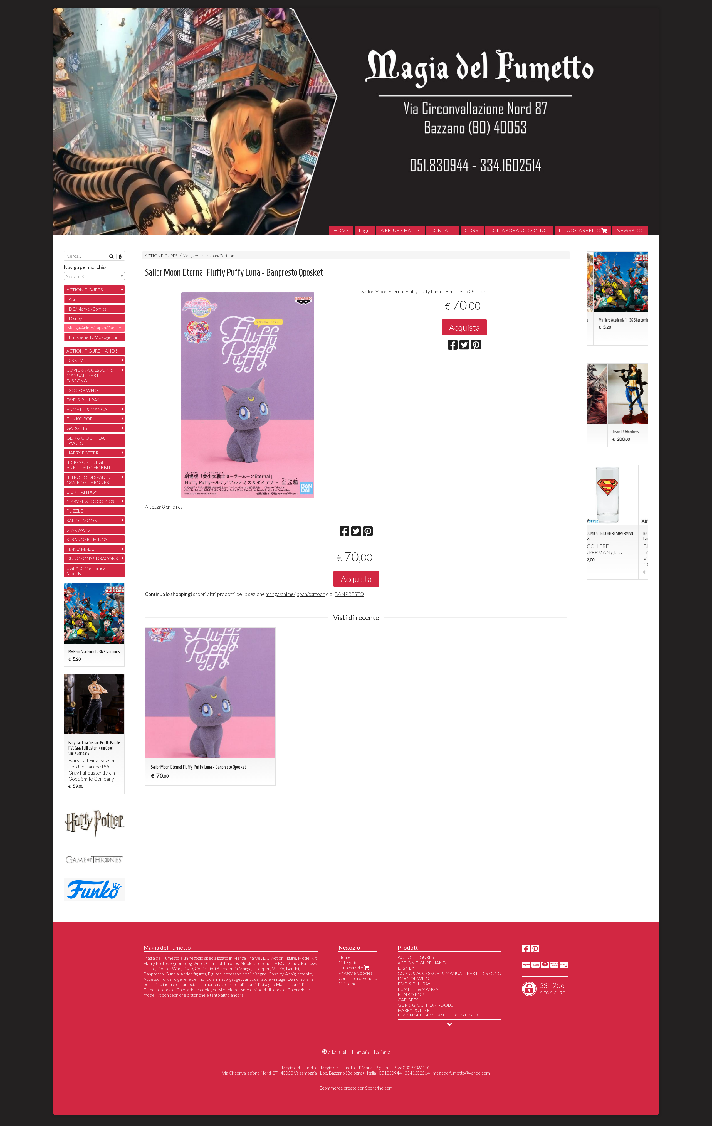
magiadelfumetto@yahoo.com (461, 1072)
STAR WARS (78, 530)
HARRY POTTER (82, 452)
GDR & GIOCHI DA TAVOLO (85, 440)
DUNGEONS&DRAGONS (92, 558)
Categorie (347, 962)
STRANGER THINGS (86, 539)
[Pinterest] (535, 950)
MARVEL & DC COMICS (90, 501)
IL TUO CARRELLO (580, 230)
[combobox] (94, 276)
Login (365, 230)
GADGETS (76, 428)
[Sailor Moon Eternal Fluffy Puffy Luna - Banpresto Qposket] (247, 395)
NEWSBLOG (630, 230)
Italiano (382, 1052)
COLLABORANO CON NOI (519, 230)
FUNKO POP (79, 418)
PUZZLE (74, 510)
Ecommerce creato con (356, 1087)
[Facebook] (526, 950)
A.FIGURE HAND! (400, 230)
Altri (72, 299)
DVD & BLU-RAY (82, 399)
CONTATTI (442, 230)
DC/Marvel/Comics (88, 308)
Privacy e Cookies (355, 972)
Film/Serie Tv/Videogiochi (93, 337)
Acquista (464, 327)
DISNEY (74, 360)
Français (361, 1052)
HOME (341, 230)
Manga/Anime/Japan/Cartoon (208, 255)
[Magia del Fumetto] (356, 121)
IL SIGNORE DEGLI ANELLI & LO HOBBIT (88, 464)
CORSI (472, 230)
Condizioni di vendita (357, 978)
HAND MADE (80, 548)
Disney (75, 318)
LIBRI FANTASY (81, 491)
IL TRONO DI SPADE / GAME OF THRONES (88, 479)
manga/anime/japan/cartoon (295, 594)
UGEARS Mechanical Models (86, 570)
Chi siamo (347, 983)
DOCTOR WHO (82, 390)
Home (344, 957)
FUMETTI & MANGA (86, 409)
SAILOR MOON (82, 520)
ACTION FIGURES (161, 255)
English (340, 1052)
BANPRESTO (349, 594)
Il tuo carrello (351, 967)
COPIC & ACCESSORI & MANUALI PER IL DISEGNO (89, 375)
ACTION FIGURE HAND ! (91, 350)
